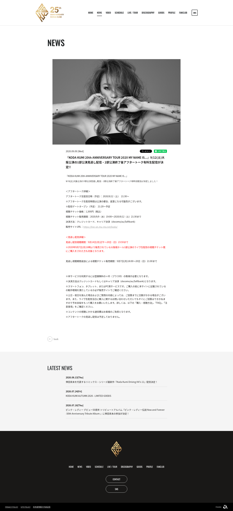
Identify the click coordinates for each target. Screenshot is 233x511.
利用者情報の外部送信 (41, 507)
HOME (90, 12)
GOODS (161, 12)
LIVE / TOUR (133, 12)
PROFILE (171, 12)
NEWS (99, 12)
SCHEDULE (119, 12)
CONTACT (116, 479)
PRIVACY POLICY (11, 507)
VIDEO (108, 12)
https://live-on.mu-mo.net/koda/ (100, 226)
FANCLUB (183, 12)
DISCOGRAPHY (148, 12)
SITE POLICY (25, 507)
